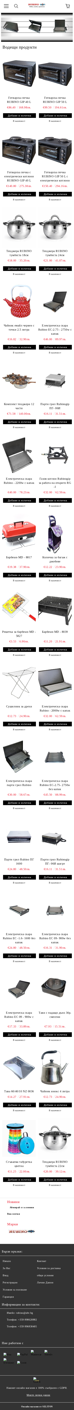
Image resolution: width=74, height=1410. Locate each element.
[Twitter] (14, 1334)
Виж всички (13, 1214)
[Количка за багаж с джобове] (55, 534)
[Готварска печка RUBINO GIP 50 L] (55, 74)
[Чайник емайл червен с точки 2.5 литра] (19, 302)
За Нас (6, 1268)
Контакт (41, 1261)
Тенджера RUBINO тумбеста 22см (55, 1163)
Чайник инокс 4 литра (55, 1091)
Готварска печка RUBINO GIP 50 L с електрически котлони (55, 176)
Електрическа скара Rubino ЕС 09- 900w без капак (55, 938)
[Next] (66, 27)
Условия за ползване (15, 1289)
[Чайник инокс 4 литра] (55, 1068)
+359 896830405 (27, 1326)
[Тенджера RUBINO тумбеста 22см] (55, 1138)
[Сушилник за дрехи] (19, 683)
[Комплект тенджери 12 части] (19, 381)
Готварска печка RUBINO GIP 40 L (19, 99)
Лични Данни (45, 1282)
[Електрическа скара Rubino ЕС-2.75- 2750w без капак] (55, 757)
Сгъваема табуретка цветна (19, 1163)
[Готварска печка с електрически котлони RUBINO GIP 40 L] (19, 149)
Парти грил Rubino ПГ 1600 (19, 861)
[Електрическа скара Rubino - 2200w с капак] (19, 455)
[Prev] (7, 27)
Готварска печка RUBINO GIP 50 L (55, 99)
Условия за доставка (49, 1268)
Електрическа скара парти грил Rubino (19, 783)
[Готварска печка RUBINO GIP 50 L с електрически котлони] (55, 149)
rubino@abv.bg (24, 1313)
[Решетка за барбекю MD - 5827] (19, 608)
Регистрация (10, 1282)
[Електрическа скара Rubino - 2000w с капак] (55, 683)
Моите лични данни (38, 1395)
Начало (7, 1261)
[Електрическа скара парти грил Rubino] (19, 757)
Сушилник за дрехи (19, 706)
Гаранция (8, 1297)
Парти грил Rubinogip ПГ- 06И (54, 406)
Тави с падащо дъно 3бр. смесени (55, 1014)
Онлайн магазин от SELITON (37, 1406)
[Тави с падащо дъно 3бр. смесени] (55, 989)
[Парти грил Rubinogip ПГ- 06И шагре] (55, 836)
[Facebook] (6, 1334)
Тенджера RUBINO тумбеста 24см (55, 253)
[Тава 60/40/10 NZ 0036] (19, 1068)
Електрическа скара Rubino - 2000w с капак (55, 708)
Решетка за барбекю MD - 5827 (19, 633)
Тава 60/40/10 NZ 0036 (19, 1091)
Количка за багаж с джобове (55, 559)
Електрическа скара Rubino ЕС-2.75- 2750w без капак (55, 785)
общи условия (45, 1275)
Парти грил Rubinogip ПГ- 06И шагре (54, 861)
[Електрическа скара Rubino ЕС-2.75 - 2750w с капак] (55, 302)
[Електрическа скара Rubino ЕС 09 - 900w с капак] (19, 989)
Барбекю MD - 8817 (19, 557)
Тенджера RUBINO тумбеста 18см (19, 253)
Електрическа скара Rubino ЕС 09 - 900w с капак (19, 1016)
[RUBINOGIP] (22, 1232)
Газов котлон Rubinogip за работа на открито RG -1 (55, 482)
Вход (5, 1275)
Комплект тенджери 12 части (19, 406)
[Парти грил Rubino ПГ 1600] (19, 836)
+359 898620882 (27, 1319)
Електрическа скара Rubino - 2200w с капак (19, 480)
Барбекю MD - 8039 (55, 631)
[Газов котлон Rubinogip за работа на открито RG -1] (55, 455)
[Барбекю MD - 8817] (19, 534)
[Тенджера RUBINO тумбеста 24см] (55, 227)
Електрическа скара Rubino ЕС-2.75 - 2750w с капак (55, 329)
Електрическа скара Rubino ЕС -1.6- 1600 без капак (19, 938)
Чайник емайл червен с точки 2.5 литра (19, 327)
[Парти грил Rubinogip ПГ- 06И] (55, 381)
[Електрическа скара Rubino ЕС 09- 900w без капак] (55, 910)
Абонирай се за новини (22, 1207)
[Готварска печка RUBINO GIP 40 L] (19, 74)
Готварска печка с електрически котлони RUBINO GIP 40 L (19, 176)
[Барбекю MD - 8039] (55, 608)
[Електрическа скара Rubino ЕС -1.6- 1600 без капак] (19, 910)
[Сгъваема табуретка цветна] (19, 1138)
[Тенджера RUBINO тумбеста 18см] (19, 227)
